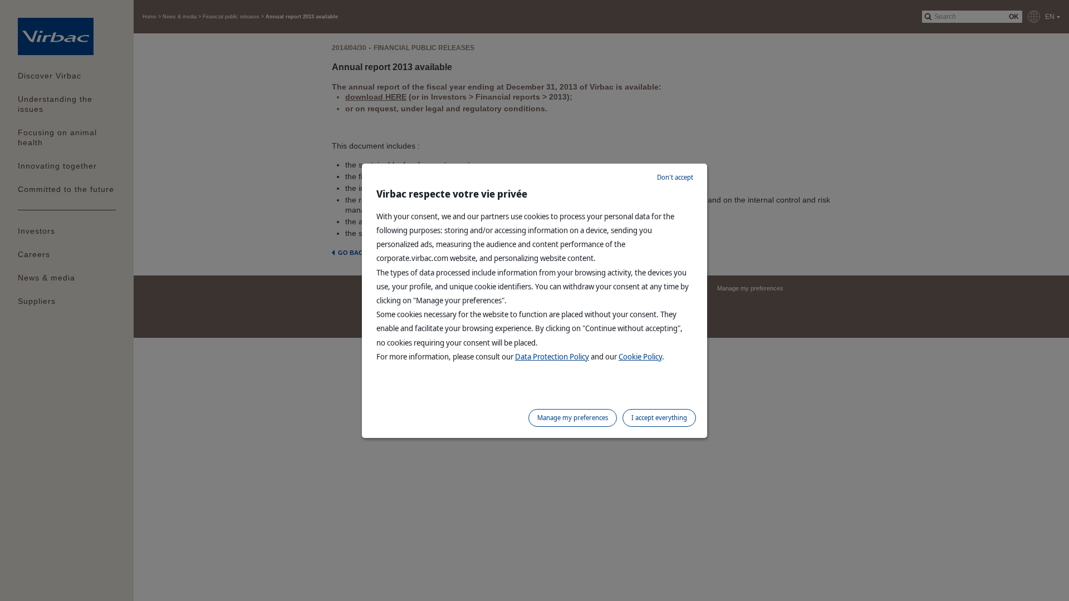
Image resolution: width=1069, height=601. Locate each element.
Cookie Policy (640, 356)
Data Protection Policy (552, 356)
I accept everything (659, 417)
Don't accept (675, 177)
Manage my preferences (572, 417)
